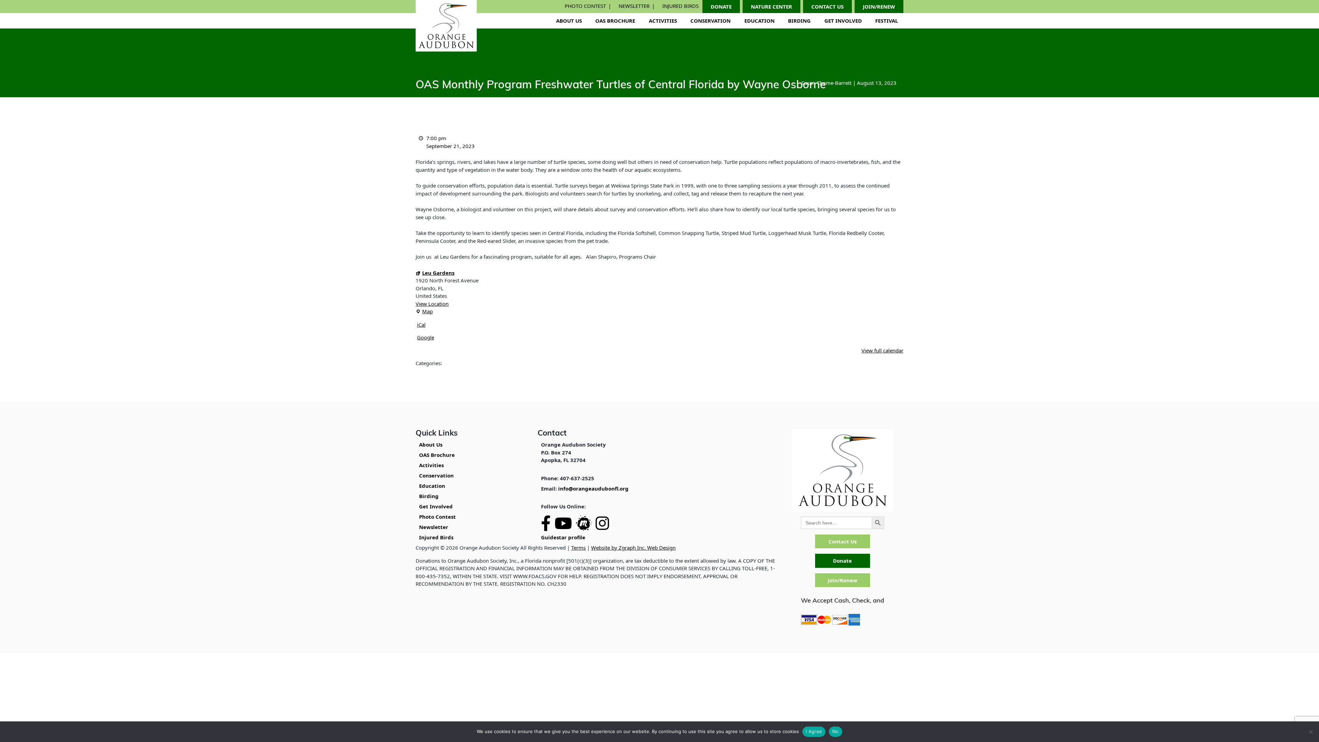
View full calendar (882, 350)
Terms (578, 547)
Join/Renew (842, 580)
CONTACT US (827, 6)
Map (424, 311)
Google (425, 337)
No (835, 731)
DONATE (721, 6)
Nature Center (771, 6)
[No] (1310, 731)
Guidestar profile (563, 537)
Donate (842, 560)
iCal (421, 324)
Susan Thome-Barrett (826, 82)
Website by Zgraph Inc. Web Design (633, 547)
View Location (432, 303)
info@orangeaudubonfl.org (593, 488)
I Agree (814, 731)
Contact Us (842, 541)
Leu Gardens (438, 272)
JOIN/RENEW (879, 6)
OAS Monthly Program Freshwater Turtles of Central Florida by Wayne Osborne (621, 85)
